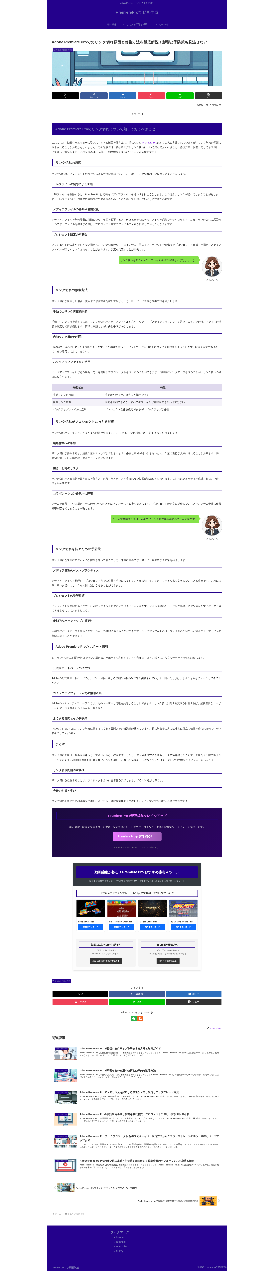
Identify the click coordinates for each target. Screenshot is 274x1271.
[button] (208, 95)
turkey (119, 1251)
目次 (133, 113)
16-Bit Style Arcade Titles (182, 922)
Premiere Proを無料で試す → (137, 836)
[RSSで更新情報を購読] (140, 1018)
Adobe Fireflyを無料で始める (105, 961)
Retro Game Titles (86, 922)
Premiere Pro (149, 142)
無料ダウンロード (90, 927)
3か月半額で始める (168, 961)
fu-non (120, 1237)
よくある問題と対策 (62, 981)
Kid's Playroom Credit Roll (120, 922)
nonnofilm (121, 1246)
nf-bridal (121, 1241)
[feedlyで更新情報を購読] (134, 1018)
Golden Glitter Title (148, 922)
